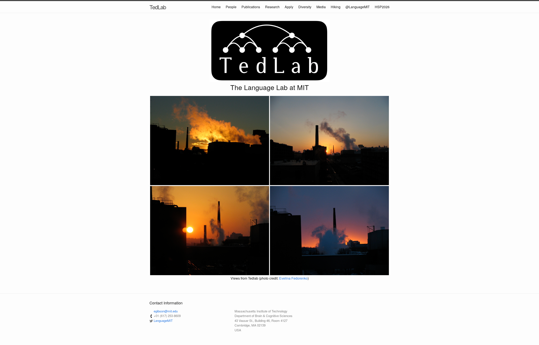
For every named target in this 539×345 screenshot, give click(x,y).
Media (321, 6)
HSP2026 (382, 6)
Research (272, 6)
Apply (289, 6)
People (231, 6)
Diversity (304, 6)
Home (216, 6)
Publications (250, 6)
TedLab (157, 7)
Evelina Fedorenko (293, 278)
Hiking (335, 6)
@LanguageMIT (358, 6)
